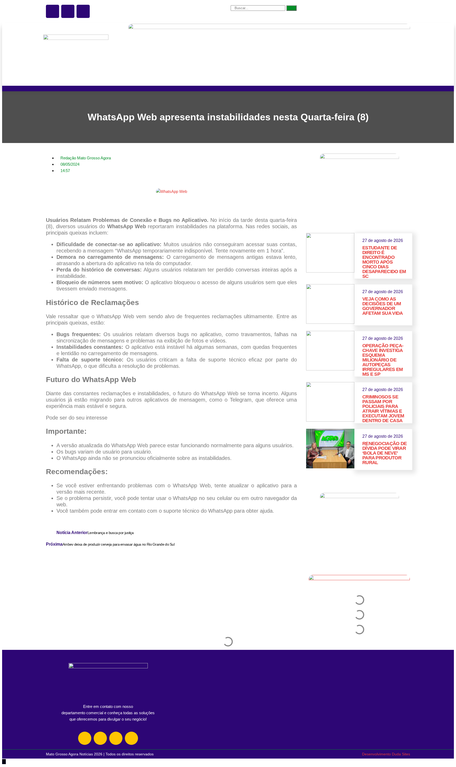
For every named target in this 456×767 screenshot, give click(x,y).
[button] (47, 203)
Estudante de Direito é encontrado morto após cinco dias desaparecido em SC (384, 262)
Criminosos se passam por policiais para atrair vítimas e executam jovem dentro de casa (383, 408)
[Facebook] (100, 738)
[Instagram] (84, 738)
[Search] (291, 8)
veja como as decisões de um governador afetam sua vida (382, 306)
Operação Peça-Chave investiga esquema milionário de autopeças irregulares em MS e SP (382, 360)
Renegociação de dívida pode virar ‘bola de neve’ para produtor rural (384, 453)
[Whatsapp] (115, 738)
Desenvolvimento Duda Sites (386, 754)
